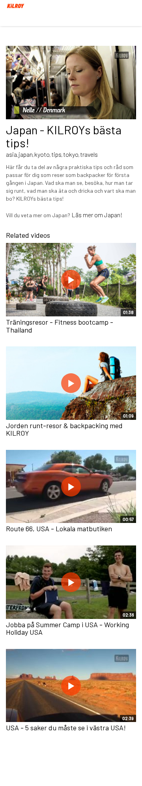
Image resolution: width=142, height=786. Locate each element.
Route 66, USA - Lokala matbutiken (59, 528)
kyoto (42, 154)
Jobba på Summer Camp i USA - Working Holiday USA (67, 628)
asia (11, 154)
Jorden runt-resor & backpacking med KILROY (64, 429)
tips (56, 154)
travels (89, 154)
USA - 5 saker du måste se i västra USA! (66, 727)
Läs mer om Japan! (97, 214)
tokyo (70, 154)
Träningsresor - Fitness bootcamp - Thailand (59, 326)
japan (26, 154)
